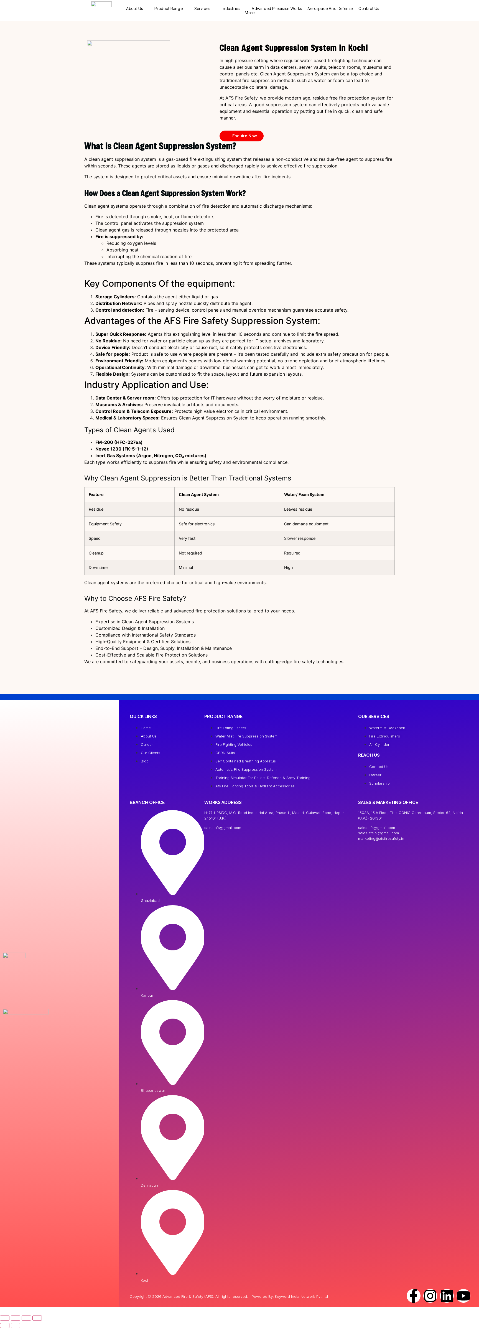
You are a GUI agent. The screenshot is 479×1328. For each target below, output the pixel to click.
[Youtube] (463, 1296)
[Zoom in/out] (4, 1318)
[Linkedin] (447, 1296)
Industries (231, 8)
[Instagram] (430, 1296)
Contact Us (368, 8)
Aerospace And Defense (330, 8)
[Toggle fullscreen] (15, 1318)
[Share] (26, 1318)
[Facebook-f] (414, 1296)
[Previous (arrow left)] (4, 1325)
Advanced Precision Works (277, 8)
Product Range (168, 8)
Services (202, 8)
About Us (134, 8)
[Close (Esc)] (37, 1318)
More (249, 13)
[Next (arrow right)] (15, 1325)
